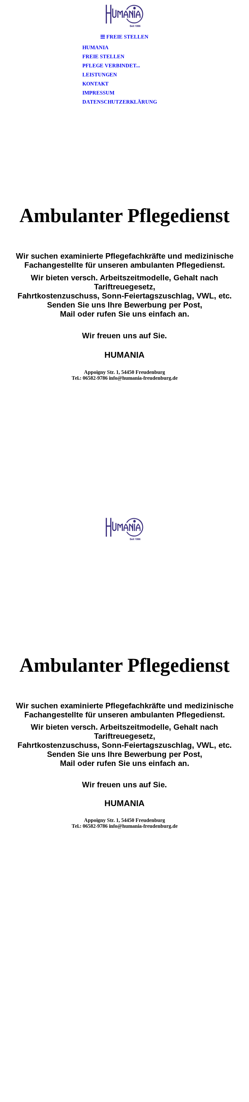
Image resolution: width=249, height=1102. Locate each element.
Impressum (98, 93)
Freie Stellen (103, 56)
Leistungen (99, 74)
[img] (124, 15)
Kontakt (95, 83)
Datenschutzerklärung (119, 102)
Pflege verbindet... (111, 65)
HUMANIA (95, 47)
